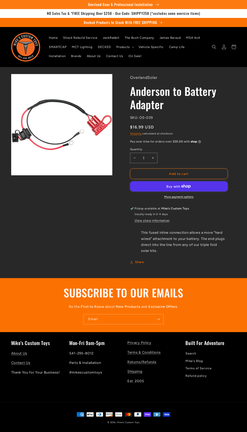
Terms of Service (198, 368)
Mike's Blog (194, 361)
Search (190, 353)
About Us (19, 353)
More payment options (179, 196)
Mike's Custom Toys (128, 422)
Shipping (136, 133)
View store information (152, 220)
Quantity (136, 149)
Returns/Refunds (141, 362)
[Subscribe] (158, 319)
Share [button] (139, 262)
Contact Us (20, 363)
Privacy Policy (139, 343)
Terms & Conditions (144, 352)
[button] (125, 47)
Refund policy (196, 376)
